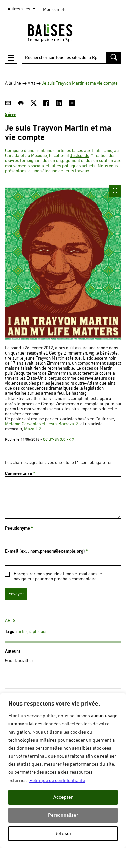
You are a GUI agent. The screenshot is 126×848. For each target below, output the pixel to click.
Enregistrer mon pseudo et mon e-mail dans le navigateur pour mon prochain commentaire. (58, 576)
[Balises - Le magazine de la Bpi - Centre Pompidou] (63, 32)
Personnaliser (63, 815)
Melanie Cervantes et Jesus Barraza (39, 424)
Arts (31, 83)
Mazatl (30, 429)
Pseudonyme (19, 528)
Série (10, 114)
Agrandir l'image (115, 191)
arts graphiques (32, 632)
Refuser (63, 833)
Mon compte (55, 10)
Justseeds (79, 156)
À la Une (13, 83)
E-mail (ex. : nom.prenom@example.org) (46, 551)
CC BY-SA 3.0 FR (57, 440)
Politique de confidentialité (57, 780)
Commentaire (20, 473)
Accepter (63, 797)
